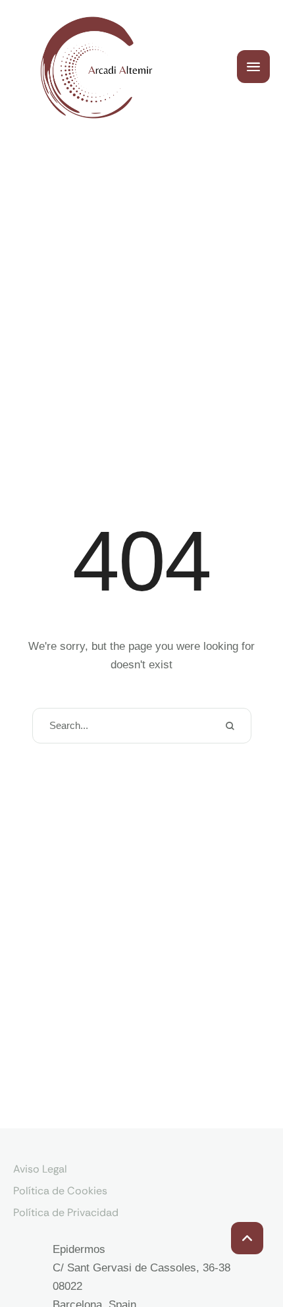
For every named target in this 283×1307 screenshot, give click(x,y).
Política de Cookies (60, 1191)
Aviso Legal (40, 1169)
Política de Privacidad (65, 1212)
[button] (247, 1238)
